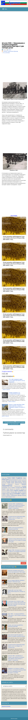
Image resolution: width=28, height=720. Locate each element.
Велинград (4, 482)
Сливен (8, 492)
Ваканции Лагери (10, 481)
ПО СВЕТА (23, 487)
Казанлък (10, 484)
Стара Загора (9, 494)
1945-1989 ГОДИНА (14, 478)
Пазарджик (4, 487)
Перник (9, 487)
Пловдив (17, 487)
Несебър (24, 486)
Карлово (17, 484)
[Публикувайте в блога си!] (4, 373)
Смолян (19, 492)
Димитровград (18, 482)
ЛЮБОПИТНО (7, 486)
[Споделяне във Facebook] (7, 373)
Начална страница (20, 422)
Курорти (24, 484)
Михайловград (17, 486)
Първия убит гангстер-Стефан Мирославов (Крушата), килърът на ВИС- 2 (16, 592)
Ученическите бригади (12, 51)
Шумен (10, 496)
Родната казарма (18, 490)
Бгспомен (15, 718)
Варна (16, 481)
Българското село (16, 479)
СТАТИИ (5, 51)
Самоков (4, 492)
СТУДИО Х (23, 494)
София (3, 494)
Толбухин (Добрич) (6, 495)
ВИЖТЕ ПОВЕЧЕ (6, 389)
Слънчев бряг (13, 492)
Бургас (10, 479)
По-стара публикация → (14, 424)
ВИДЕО (9, 482)
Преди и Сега (5, 489)
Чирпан (7, 496)
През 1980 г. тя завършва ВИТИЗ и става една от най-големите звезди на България (17, 615)
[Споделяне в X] (5, 373)
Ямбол (13, 496)
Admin (9, 49)
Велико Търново (22, 481)
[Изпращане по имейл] (2, 373)
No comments (6, 52)
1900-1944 (4, 478)
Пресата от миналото (15, 489)
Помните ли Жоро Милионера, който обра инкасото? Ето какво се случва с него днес (17, 540)
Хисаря (3, 496)
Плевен (13, 487)
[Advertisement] (14, 27)
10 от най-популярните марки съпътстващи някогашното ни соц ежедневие (17, 380)
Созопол (24, 492)
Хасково (24, 495)
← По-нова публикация (8, 422)
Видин (12, 482)
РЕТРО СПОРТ (10, 490)
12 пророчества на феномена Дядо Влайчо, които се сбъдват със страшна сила (16, 518)
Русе (25, 490)
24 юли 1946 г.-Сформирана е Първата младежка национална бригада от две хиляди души (13, 45)
